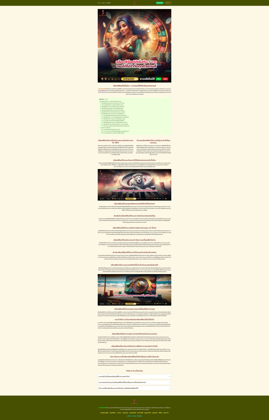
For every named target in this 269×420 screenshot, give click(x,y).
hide (106, 99)
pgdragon (125, 413)
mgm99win (113, 413)
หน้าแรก (99, 3)
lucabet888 (140, 413)
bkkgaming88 (104, 413)
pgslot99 (154, 413)
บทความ (103, 3)
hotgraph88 (132, 413)
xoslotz (119, 413)
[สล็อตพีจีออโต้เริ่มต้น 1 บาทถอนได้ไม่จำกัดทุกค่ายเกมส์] (134, 3)
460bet (160, 413)
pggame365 (147, 413)
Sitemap (108, 3)
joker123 (166, 413)
